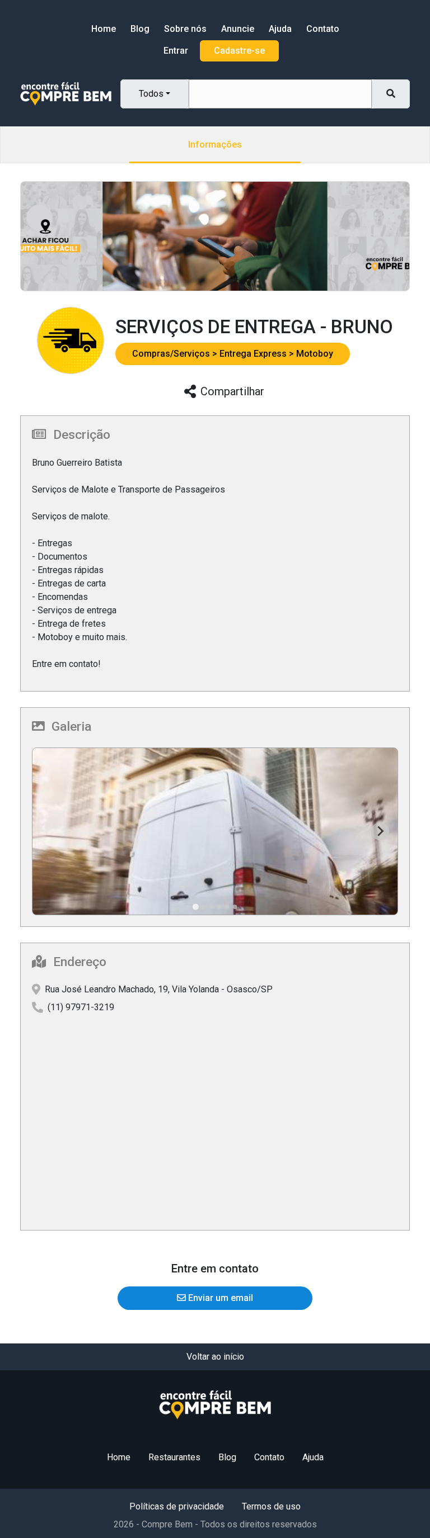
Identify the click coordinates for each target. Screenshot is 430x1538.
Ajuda (280, 28)
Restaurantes (174, 1457)
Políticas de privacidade (176, 1506)
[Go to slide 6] (234, 907)
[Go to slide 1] (195, 906)
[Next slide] (380, 831)
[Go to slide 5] (227, 907)
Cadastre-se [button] (239, 50)
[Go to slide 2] (203, 907)
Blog (139, 28)
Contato (322, 28)
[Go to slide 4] (219, 907)
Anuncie (237, 28)
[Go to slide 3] (211, 907)
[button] (175, 353)
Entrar (175, 50)
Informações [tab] (215, 144)
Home (103, 28)
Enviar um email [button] (219, 1298)
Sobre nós (185, 28)
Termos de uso (271, 1506)
